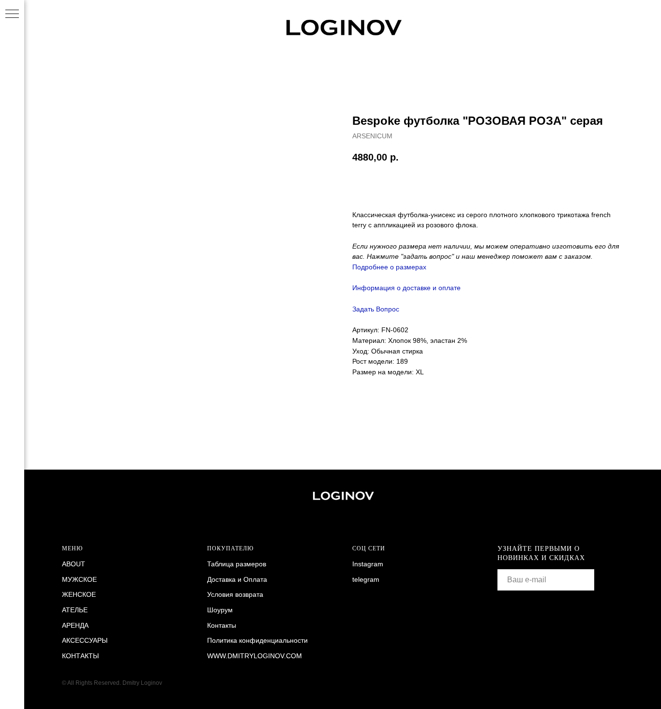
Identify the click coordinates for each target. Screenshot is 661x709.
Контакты (221, 625)
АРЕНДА (75, 625)
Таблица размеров (236, 564)
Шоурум (220, 610)
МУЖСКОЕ (79, 579)
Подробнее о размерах (389, 267)
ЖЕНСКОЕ (79, 594)
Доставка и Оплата (237, 579)
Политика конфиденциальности (257, 640)
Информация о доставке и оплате (406, 288)
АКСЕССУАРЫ (84, 640)
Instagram (367, 564)
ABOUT (73, 564)
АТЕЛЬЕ (75, 610)
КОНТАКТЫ (80, 656)
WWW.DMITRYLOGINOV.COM (254, 656)
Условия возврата (235, 594)
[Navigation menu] (12, 14)
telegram (365, 579)
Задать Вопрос (375, 309)
